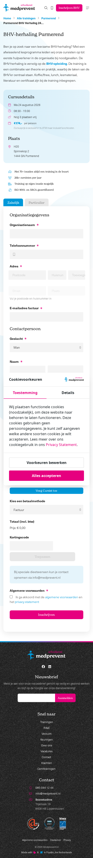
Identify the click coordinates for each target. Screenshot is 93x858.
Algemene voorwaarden (35, 840)
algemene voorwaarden (61, 597)
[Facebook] (43, 667)
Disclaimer (55, 840)
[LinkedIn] (50, 667)
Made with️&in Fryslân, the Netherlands (46, 852)
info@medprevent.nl (47, 793)
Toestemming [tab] (25, 392)
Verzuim (46, 733)
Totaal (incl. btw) (22, 521)
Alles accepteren (46, 475)
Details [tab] (68, 392)
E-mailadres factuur (24, 308)
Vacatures (47, 751)
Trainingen (46, 722)
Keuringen (46, 739)
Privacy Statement (61, 444)
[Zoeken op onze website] (46, 8)
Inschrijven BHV (69, 7)
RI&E (47, 728)
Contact (46, 757)
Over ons (46, 745)
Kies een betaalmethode (27, 501)
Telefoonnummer (22, 245)
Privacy (67, 840)
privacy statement (27, 602)
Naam (14, 361)
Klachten (46, 763)
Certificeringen (46, 769)
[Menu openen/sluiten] (88, 8)
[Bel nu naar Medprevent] (52, 8)
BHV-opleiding (56, 63)
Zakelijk (13, 202)
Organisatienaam (22, 224)
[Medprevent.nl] (19, 8)
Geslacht (16, 338)
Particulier (36, 202)
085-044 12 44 (44, 787)
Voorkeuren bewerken (47, 462)
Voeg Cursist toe (46, 490)
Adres (14, 266)
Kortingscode (19, 537)
